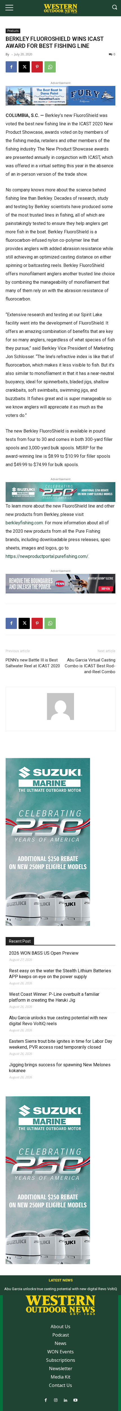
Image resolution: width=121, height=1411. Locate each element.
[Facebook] (11, 66)
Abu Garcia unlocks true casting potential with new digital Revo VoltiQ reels (58, 1020)
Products (13, 31)
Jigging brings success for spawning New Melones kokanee (60, 1067)
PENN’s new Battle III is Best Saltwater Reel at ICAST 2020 (33, 663)
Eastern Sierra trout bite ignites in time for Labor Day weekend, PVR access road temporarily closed (60, 1044)
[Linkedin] (65, 1400)
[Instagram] (55, 1400)
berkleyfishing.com (24, 522)
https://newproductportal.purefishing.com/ (47, 556)
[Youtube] (75, 1400)
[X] (24, 66)
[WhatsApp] (50, 66)
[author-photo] (60, 719)
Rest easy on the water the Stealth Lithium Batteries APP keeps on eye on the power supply (60, 973)
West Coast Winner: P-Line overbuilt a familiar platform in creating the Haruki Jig (54, 997)
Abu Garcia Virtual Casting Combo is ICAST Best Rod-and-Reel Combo (90, 666)
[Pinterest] (37, 66)
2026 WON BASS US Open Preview (44, 953)
